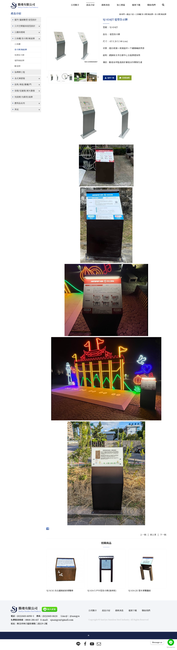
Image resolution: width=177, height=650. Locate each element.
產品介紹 (130, 14)
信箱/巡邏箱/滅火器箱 (25, 90)
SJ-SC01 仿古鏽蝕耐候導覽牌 (60, 590)
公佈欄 (17, 44)
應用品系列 (20, 103)
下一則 (163, 534)
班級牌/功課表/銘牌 (24, 96)
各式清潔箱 (20, 78)
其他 (17, 109)
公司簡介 (92, 610)
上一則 (143, 534)
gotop (88, 635)
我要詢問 (126, 77)
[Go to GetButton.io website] (171, 647)
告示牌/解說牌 (160, 14)
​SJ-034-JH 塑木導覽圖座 (139, 590)
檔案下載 (110, 78)
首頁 (123, 14)
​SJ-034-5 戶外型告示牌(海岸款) (101, 590)
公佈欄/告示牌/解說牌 (144, 14)
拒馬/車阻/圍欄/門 (23, 84)
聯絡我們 (146, 610)
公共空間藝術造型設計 (25, 25)
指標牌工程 (20, 72)
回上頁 (153, 534)
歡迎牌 (17, 66)
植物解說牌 (19, 60)
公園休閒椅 (20, 32)
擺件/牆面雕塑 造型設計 (26, 19)
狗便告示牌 (19, 55)
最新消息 (119, 610)
